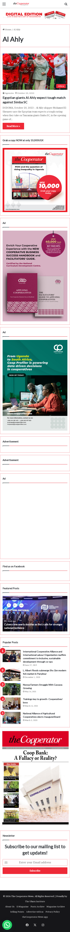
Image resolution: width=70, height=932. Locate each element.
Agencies (9, 93)
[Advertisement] (35, 521)
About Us (9, 906)
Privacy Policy (53, 911)
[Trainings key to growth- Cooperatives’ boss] (12, 704)
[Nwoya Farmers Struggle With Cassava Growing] (12, 689)
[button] (7, 925)
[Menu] (4, 5)
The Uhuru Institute (35, 901)
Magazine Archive (56, 906)
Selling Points (17, 911)
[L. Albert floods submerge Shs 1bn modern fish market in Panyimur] (12, 675)
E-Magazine (22, 906)
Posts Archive (37, 906)
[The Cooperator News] (21, 3)
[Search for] (66, 5)
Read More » (13, 126)
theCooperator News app (35, 917)
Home (8, 29)
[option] (35, 613)
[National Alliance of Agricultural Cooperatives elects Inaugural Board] (12, 718)
